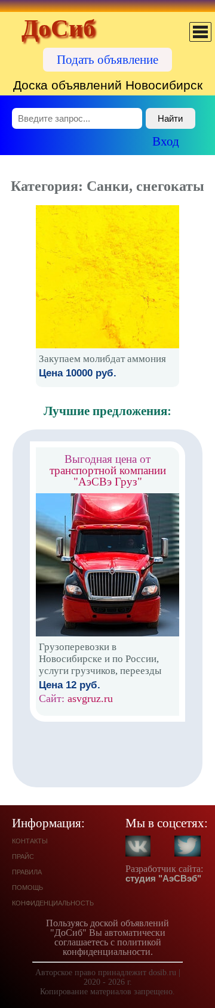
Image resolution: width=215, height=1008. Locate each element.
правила (27, 871)
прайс (23, 856)
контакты (30, 840)
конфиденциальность (53, 902)
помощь (27, 887)
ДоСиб (59, 28)
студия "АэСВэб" (163, 878)
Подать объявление (107, 59)
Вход (165, 141)
